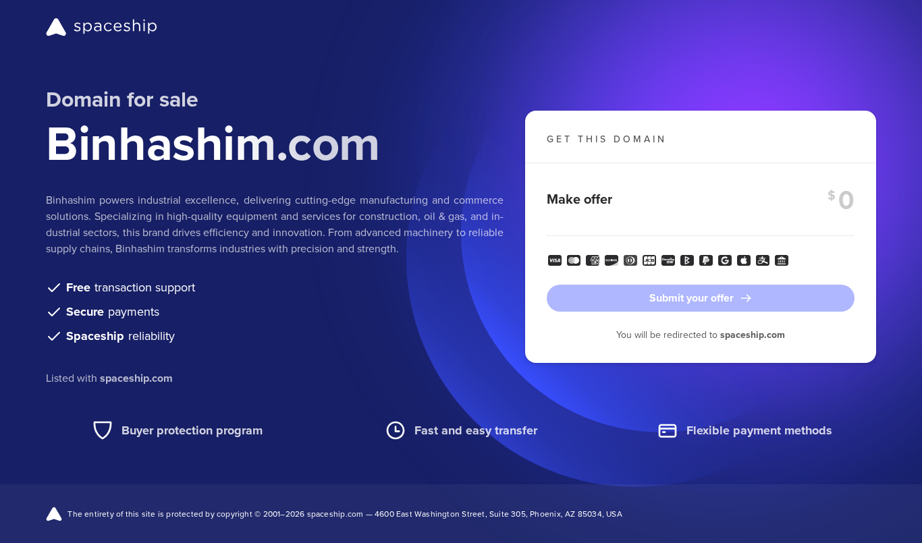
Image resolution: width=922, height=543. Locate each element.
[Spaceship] (101, 27)
